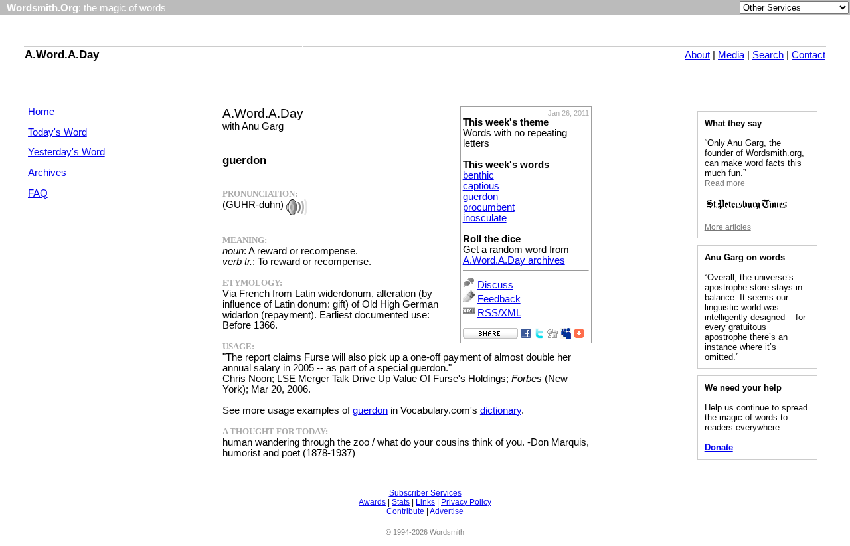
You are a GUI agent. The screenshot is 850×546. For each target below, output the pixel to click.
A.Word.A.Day (62, 54)
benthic (478, 175)
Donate (719, 447)
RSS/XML (499, 313)
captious (481, 186)
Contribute (405, 511)
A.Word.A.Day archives (514, 260)
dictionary (500, 410)
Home (41, 111)
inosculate (485, 218)
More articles (728, 227)
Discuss (495, 285)
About (697, 55)
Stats (401, 502)
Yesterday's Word (66, 152)
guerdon (480, 196)
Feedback (499, 299)
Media (731, 55)
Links (425, 502)
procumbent (489, 207)
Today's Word (57, 132)
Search (768, 55)
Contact (808, 55)
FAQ (38, 193)
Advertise (447, 511)
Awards (372, 502)
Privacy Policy (466, 502)
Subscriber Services (425, 493)
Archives (47, 172)
